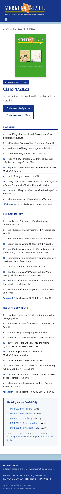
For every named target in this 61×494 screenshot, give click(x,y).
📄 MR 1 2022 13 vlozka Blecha (22, 427)
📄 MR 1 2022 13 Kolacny (19, 418)
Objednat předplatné (18, 108)
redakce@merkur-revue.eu (38, 478)
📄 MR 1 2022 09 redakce (19, 413)
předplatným (20, 436)
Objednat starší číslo (18, 115)
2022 (20, 28)
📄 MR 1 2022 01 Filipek (19, 408)
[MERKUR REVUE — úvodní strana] (24, 9)
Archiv (13, 28)
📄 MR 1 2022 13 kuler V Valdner (23, 423)
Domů (6, 28)
